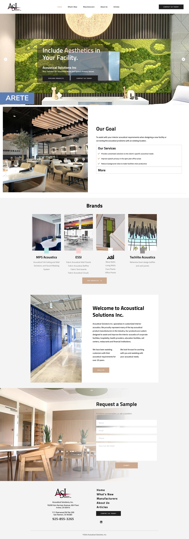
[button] (139, 148)
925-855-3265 (63, 518)
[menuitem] (59, 6)
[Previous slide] (5, 59)
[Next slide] (183, 59)
